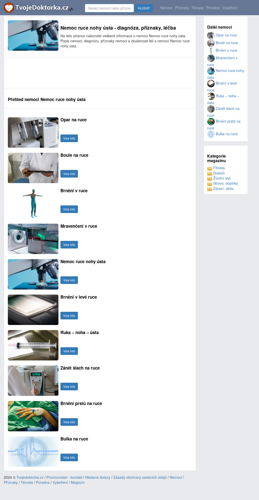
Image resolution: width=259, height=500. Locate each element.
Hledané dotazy (97, 477)
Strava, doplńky (225, 183)
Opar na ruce (226, 34)
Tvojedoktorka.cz (30, 477)
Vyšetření (230, 7)
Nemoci (166, 7)
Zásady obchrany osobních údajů (140, 477)
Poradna (213, 7)
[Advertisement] (100, 72)
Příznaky (182, 7)
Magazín (78, 482)
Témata (197, 7)
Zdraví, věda (222, 188)
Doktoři (218, 173)
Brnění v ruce (226, 50)
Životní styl (221, 178)
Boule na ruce (226, 42)
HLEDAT (144, 8)
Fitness (218, 167)
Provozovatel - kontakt (64, 477)
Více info (69, 138)
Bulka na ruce (226, 133)
